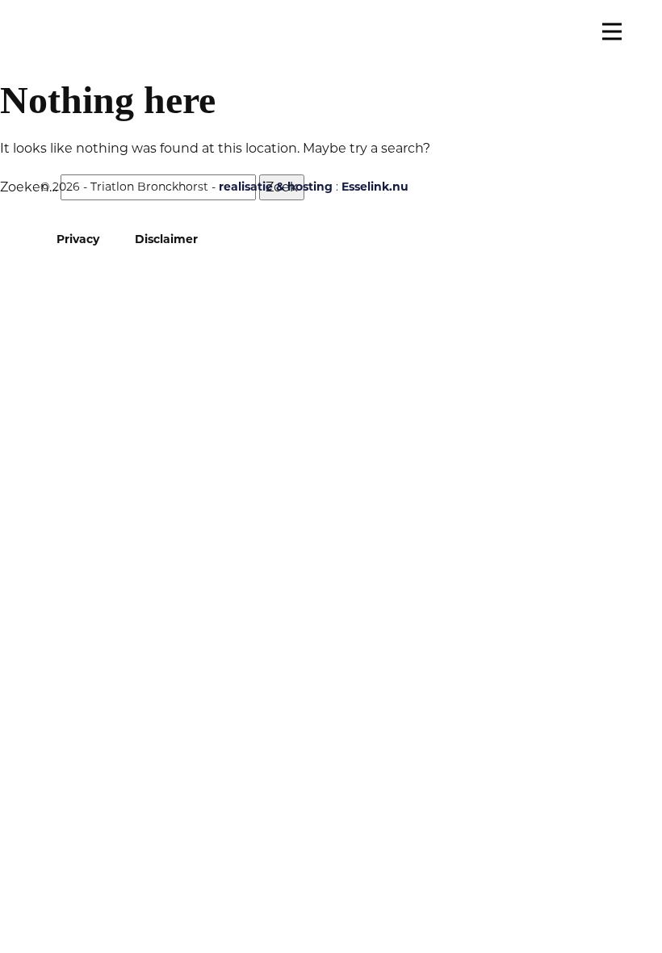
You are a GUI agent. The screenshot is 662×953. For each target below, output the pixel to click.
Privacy (78, 239)
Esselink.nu (375, 186)
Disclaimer (166, 239)
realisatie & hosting (276, 186)
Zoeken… (28, 187)
